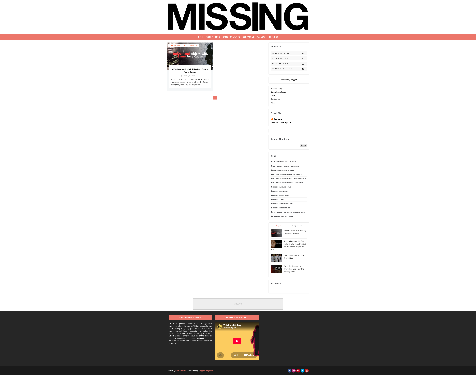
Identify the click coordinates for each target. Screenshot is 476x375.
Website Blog (213, 37)
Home (201, 37)
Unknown (277, 119)
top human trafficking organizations (183, 45)
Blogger (294, 79)
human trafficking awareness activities (289, 179)
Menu (273, 103)
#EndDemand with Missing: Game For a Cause (190, 70)
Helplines (273, 37)
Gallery (261, 37)
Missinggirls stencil (281, 208)
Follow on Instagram (282, 69)
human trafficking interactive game (288, 183)
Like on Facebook (280, 58)
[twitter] (302, 371)
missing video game (281, 195)
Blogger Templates (206, 371)
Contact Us (248, 37)
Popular (279, 226)
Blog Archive (298, 226)
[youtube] (307, 371)
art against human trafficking (286, 166)
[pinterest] (298, 371)
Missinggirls (278, 200)
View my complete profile (281, 122)
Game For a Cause (231, 37)
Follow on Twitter (280, 53)
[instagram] (294, 371)
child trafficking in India (283, 170)
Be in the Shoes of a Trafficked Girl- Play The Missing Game (294, 269)
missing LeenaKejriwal (282, 187)
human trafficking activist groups (287, 174)
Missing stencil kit (281, 191)
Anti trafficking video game (284, 162)
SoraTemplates (180, 371)
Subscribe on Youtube (282, 63)
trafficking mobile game (283, 216)
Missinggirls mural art (283, 204)
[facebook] (289, 371)
